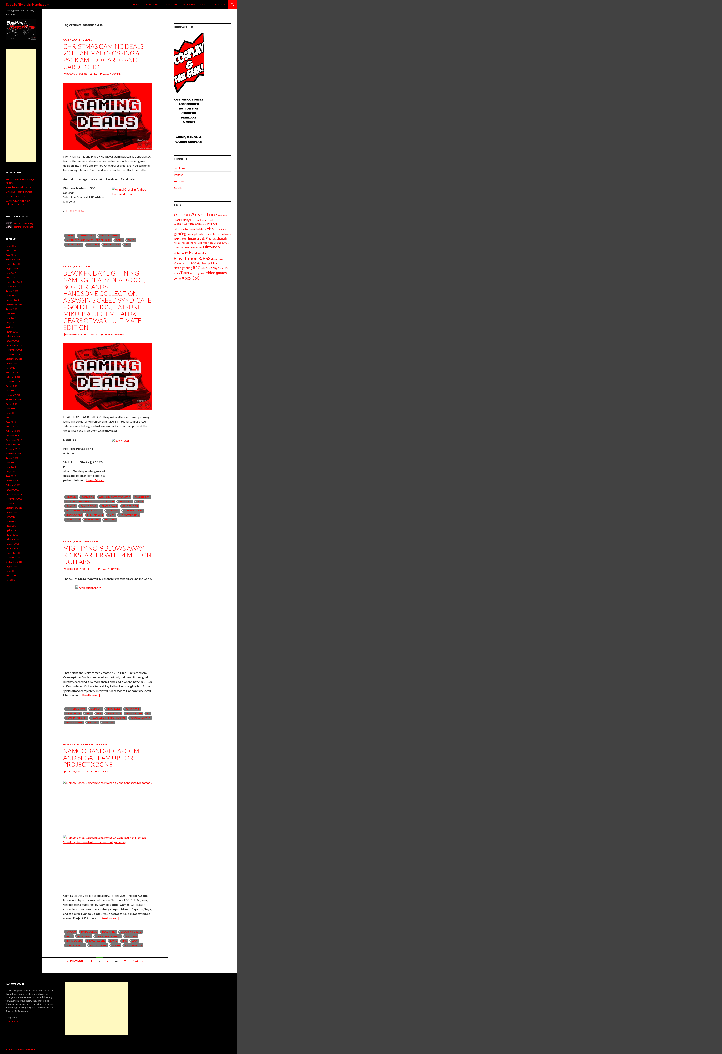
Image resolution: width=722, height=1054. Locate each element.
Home (136, 4)
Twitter (178, 174)
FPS (210, 228)
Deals (119, 240)
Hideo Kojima (211, 234)
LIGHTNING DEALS (133, 510)
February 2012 (13, 485)
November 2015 (14, 349)
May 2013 (11, 417)
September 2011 (14, 507)
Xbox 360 (92, 722)
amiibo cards (87, 235)
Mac (99, 713)
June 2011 (11, 521)
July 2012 (10, 462)
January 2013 (12, 435)
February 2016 (13, 336)
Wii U (177, 278)
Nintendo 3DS (112, 244)
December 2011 (14, 494)
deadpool (125, 501)
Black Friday (142, 497)
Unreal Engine (74, 722)
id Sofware (224, 234)
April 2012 (11, 476)
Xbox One (110, 519)
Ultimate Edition (129, 515)
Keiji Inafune (132, 709)
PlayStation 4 (95, 515)
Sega (134, 940)
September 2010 (14, 561)
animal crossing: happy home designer (88, 240)
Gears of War (109, 506)
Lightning (113, 510)
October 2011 (13, 503)
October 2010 (13, 557)
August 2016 (12, 309)
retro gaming (183, 268)
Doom (192, 229)
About (204, 4)
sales (111, 515)
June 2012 (11, 467)
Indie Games (180, 238)
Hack (69, 936)
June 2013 (11, 413)
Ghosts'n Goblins (131, 931)
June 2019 (11, 246)
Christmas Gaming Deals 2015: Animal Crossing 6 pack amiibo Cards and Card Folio (103, 56)
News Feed (196, 247)
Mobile (187, 247)
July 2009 (10, 580)
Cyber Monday (181, 229)
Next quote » (12, 1021)
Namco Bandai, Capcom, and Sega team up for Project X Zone (102, 757)
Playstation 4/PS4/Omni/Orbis (108, 718)
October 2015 (13, 354)
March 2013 (12, 426)
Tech (184, 272)
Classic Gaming (184, 223)
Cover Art (211, 223)
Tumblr (178, 188)
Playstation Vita (140, 718)
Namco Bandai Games (108, 936)
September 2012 (14, 453)
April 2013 (11, 422)
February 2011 (13, 539)
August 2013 (12, 403)
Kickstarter (73, 713)
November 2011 (14, 498)
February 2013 (13, 431)
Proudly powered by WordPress (22, 1049)
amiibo (70, 235)
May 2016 (11, 322)
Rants (78, 744)
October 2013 (13, 394)
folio (131, 240)
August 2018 (12, 268)
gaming (70, 506)
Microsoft (178, 247)
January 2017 (12, 300)
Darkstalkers (89, 931)
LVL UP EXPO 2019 (15, 196)
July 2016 (10, 313)
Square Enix (224, 268)
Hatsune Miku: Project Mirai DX (84, 510)
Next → (138, 960)
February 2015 (13, 376)
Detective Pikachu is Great (19, 191)
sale (127, 244)
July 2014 (10, 390)
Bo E (92, 568)
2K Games (71, 497)
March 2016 (12, 331)
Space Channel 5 (75, 945)
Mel (95, 73)
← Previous (75, 960)
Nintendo (93, 244)
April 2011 (11, 530)
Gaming (68, 39)
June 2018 (11, 273)
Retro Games (82, 541)
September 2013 (14, 399)
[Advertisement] (21, 105)
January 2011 (12, 543)
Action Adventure (195, 214)
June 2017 (11, 295)
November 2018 (14, 264)
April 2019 (11, 255)
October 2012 (13, 449)
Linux (89, 713)
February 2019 (13, 259)
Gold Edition (130, 506)
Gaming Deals (152, 4)
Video (95, 541)
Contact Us (218, 4)
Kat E (90, 771)
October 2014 (13, 381)
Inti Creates (113, 709)
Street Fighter (98, 945)
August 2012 (12, 458)
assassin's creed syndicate (114, 497)
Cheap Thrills (207, 220)
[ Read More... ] (75, 210)
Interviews (189, 4)
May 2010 (11, 575)
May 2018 (11, 277)
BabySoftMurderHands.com (27, 4)
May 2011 (11, 525)
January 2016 (12, 340)
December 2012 (14, 440)
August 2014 (12, 385)
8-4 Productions (76, 709)
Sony (214, 268)
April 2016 (11, 327)
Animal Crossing (109, 235)
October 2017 (13, 286)
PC (148, 713)
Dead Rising (108, 931)
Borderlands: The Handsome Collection (90, 501)
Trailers (94, 744)
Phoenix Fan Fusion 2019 (18, 187)
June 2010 (11, 571)
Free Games (220, 229)
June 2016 (11, 318)
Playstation (200, 253)
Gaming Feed (171, 4)
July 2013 (10, 408)
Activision (88, 497)
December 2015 (14, 345)
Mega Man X (84, 936)
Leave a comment (113, 73)
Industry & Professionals (208, 238)
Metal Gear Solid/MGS (218, 242)
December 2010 (14, 548)
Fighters (201, 229)
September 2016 (14, 304)
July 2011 (10, 516)
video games (92, 519)
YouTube (179, 181)
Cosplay (199, 223)
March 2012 (12, 480)
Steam (177, 273)
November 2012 (14, 444)
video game (73, 519)
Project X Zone (96, 940)
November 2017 (14, 282)
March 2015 (12, 372)
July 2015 (10, 367)
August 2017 (12, 291)
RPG (85, 744)
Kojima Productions (183, 242)
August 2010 (12, 566)
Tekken (116, 945)
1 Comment (105, 771)
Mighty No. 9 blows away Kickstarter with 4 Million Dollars (107, 554)
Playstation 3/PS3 (76, 718)
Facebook (179, 167)
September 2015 (14, 358)
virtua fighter (133, 945)
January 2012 (12, 489)
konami (198, 242)
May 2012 (11, 471)
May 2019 (11, 250)
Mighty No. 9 (114, 713)
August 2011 (12, 512)
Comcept (96, 709)
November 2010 (14, 552)
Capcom (71, 931)
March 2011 (12, 534)
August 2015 (12, 363)
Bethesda (223, 215)
